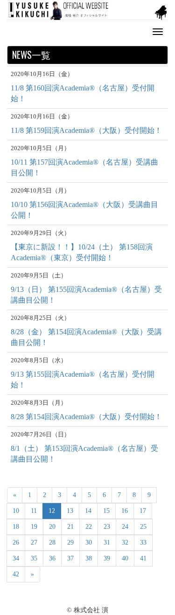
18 (16, 526)
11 (34, 510)
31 (107, 542)
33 (143, 542)
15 (106, 510)
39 (107, 558)
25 (143, 526)
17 (143, 510)
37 (70, 558)
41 (143, 558)
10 (16, 510)
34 (16, 558)
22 (88, 526)
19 (34, 526)
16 (124, 510)
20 (52, 526)
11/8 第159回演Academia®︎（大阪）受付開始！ (86, 130)
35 (34, 558)
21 (70, 526)
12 (52, 510)
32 (125, 542)
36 (52, 558)
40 (125, 558)
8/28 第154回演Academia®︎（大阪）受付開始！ (86, 417)
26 (16, 542)
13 (70, 510)
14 (88, 510)
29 (70, 542)
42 (16, 574)
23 (107, 526)
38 (88, 558)
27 (34, 542)
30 (88, 542)
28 (52, 542)
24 (125, 526)
